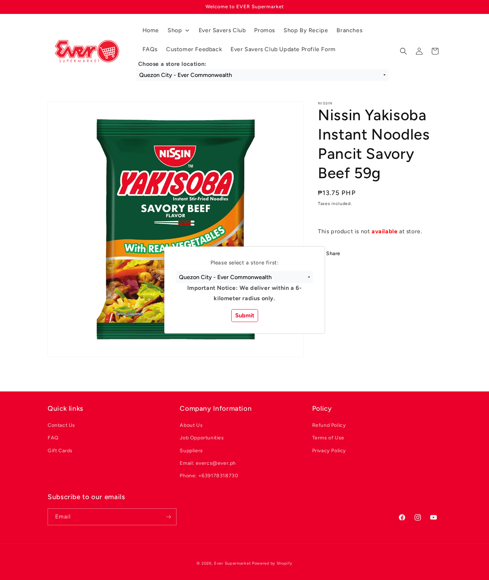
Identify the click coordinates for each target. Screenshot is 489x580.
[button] (244, 277)
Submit (244, 315)
